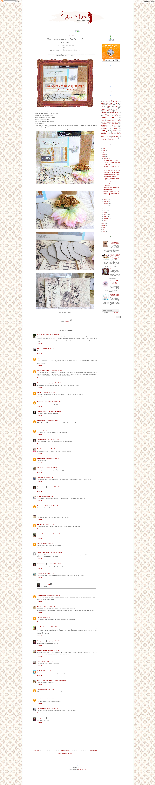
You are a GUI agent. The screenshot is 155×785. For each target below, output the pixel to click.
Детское (110, 104)
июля (105, 208)
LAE (109, 136)
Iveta (38, 515)
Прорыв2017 (116, 119)
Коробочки (114, 108)
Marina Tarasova (41, 650)
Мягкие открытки (113, 112)
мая (105, 212)
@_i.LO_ (39, 496)
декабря (106, 158)
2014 (103, 223)
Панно (102, 119)
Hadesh (39, 606)
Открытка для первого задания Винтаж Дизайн (111, 194)
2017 (103, 152)
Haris (38, 477)
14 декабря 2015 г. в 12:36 (50, 449)
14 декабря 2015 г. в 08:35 (56, 370)
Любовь (103, 109)
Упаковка (115, 128)
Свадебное (104, 123)
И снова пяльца (107, 164)
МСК (117, 111)
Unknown (39, 543)
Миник (109, 109)
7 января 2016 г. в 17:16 (46, 670)
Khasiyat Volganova (42, 411)
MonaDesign (115, 136)
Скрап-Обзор (115, 123)
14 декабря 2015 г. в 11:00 (54, 411)
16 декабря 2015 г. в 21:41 (54, 641)
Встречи (103, 104)
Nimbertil (39, 573)
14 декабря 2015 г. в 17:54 (48, 496)
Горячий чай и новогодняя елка (111, 187)
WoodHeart (111, 139)
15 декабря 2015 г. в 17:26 (53, 595)
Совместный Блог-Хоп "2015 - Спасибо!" (115, 282)
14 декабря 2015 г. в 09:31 (54, 383)
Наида (39, 661)
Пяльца (102, 120)
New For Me (114, 138)
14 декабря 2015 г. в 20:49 (53, 534)
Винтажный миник (115, 269)
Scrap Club (103, 139)
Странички (104, 126)
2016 (103, 154)
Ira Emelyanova (41, 334)
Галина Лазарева (41, 595)
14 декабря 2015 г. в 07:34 (52, 334)
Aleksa (39, 524)
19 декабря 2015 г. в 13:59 (47, 661)
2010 (103, 231)
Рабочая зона (110, 120)
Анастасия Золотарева (43, 370)
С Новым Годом (110, 122)
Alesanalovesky (82, 769)
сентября (106, 203)
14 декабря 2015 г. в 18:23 (51, 505)
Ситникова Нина (41, 439)
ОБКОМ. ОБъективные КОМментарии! (115, 242)
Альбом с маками (108, 197)
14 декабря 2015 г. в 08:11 (52, 358)
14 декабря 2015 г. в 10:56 (55, 401)
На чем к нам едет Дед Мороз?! (111, 174)
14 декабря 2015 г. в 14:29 (47, 477)
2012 (103, 227)
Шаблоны (109, 135)
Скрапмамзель (41, 358)
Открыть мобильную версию (65, 753)
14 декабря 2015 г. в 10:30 (48, 392)
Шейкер (116, 135)
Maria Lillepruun (41, 458)
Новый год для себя (115, 114)
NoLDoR (39, 392)
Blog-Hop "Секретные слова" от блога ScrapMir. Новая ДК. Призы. (115, 256)
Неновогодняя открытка (110, 176)
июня (105, 210)
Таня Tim (39, 699)
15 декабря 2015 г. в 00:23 (54, 563)
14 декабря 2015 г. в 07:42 (47, 348)
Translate (115, 312)
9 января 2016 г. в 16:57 (48, 699)
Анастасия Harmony (42, 401)
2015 (103, 156)
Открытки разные (108, 117)
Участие (104, 130)
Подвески (108, 119)
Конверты (115, 106)
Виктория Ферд (41, 486)
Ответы (41, 581)
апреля (106, 214)
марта (105, 216)
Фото (107, 132)
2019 (103, 148)
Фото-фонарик (115, 132)
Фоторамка (103, 133)
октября (106, 201)
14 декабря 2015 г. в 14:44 (54, 486)
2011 (103, 229)
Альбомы (105, 101)
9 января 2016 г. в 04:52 (48, 689)
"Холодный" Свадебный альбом (112, 162)
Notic (38, 670)
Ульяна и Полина (41, 534)
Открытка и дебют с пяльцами (111, 191)
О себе (106, 115)
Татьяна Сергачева (42, 383)
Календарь (108, 106)
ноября (106, 199)
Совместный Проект (108, 125)
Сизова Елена (41, 708)
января (106, 220)
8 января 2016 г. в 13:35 (60, 680)
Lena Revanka (40, 626)
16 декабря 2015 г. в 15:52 (49, 617)
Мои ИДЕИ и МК (108, 111)
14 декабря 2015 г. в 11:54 (48, 430)
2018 (103, 150)
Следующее (36, 750)
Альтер (115, 101)
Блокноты (114, 103)
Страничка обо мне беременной (112, 170)
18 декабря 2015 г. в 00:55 (52, 650)
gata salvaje (40, 467)
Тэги (115, 126)
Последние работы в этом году (111, 160)
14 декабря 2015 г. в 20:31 (47, 524)
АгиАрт (102, 100)
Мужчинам (103, 112)
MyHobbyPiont (104, 138)
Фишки (102, 132)
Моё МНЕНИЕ (117, 109)
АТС (102, 103)
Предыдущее (93, 750)
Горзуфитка (40, 449)
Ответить (39, 343)
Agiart (111, 91)
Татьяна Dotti (40, 505)
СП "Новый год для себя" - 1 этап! (115, 295)
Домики (117, 104)
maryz (38, 348)
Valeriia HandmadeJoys (43, 552)
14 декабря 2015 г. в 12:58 (52, 458)
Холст (112, 133)
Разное (119, 120)
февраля (106, 218)
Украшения (104, 128)
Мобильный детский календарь (111, 172)
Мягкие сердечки (105, 114)
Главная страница (64, 750)
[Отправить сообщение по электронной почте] (70, 319)
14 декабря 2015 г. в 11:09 (52, 420)
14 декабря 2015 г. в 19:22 (46, 515)
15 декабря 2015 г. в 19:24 (48, 606)
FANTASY (103, 136)
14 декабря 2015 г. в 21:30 (49, 543)
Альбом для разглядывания (114, 100)
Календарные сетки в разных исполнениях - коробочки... (111, 167)
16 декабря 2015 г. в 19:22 (51, 626)
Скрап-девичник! (108, 189)
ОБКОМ (116, 115)
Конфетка (67, 321)
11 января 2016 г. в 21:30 (54, 718)
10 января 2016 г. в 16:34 (51, 708)
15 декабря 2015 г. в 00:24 (48, 573)
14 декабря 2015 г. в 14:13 (50, 467)
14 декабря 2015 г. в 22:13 (56, 552)
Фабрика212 (116, 130)
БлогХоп (107, 103)
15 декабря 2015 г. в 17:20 (58, 584)
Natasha (39, 430)
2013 (103, 225)
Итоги (102, 106)
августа (106, 206)
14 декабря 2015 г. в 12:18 (52, 439)
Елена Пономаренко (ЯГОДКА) (45, 680)
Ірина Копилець (41, 420)
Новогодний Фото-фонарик (110, 181)
